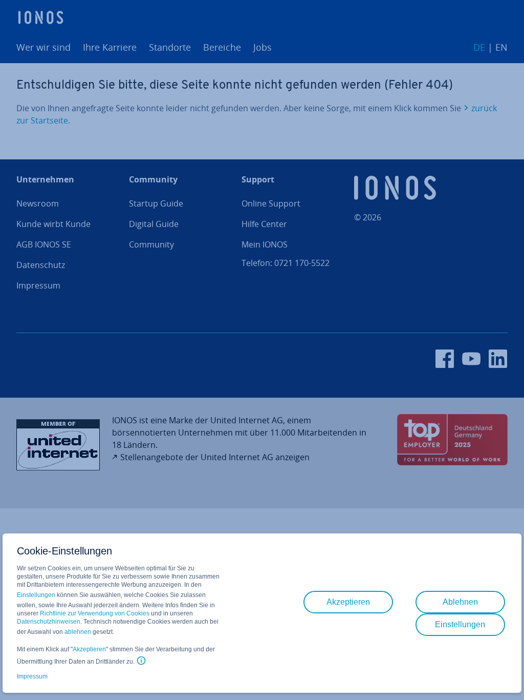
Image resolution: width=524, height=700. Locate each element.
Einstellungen (36, 595)
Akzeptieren (89, 649)
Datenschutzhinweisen (48, 621)
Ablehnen (460, 602)
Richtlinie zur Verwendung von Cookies (94, 613)
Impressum (32, 676)
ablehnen (77, 631)
